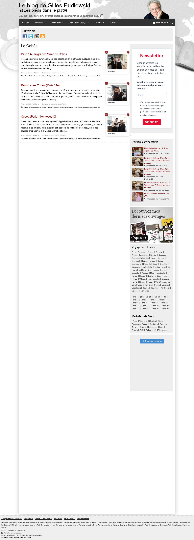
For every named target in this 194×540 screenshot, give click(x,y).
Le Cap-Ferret (160, 267)
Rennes (142, 282)
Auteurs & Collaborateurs (43, 519)
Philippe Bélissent (53, 76)
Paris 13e (135, 306)
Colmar (160, 261)
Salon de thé (151, 330)
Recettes (99, 22)
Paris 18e (145, 309)
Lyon (163, 270)
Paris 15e (155, 306)
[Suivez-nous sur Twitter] (30, 36)
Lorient (156, 270)
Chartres (135, 261)
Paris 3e (153, 297)
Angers (151, 252)
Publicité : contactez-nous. (11, 533)
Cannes (161, 258)
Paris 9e (135, 303)
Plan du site (58, 519)
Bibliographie (28, 519)
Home (26, 22)
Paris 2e (144, 297)
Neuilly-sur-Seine (154, 276)
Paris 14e (145, 306)
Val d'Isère (165, 288)
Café (142, 330)
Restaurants (56, 22)
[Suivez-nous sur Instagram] (36, 36)
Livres (112, 22)
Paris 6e (144, 300)
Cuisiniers (154, 324)
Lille (149, 270)
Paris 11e (154, 303)
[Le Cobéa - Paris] (117, 61)
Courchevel (136, 264)
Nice (165, 276)
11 (106, 115)
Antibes (135, 255)
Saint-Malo (142, 285)
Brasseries (152, 327)
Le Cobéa (42, 76)
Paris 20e (165, 309)
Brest (153, 258)
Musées (152, 321)
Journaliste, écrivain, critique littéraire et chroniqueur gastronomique (61, 15)
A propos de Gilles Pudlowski (11, 519)
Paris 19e (155, 309)
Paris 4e (162, 297)
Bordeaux (162, 255)
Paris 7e (153, 300)
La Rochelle (147, 267)
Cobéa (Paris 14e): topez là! (38, 116)
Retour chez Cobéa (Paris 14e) (40, 85)
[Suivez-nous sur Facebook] (24, 36)
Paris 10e (144, 303)
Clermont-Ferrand (148, 261)
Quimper (165, 279)
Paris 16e (165, 306)
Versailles (145, 291)
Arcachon (144, 255)
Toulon (146, 288)
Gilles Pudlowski (31, 523)
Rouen (150, 282)
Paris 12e (164, 303)
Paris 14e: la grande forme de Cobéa (44, 54)
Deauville (147, 264)
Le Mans (142, 270)
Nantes (142, 276)
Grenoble (163, 264)
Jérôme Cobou (34, 76)
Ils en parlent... (69, 519)
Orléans (142, 279)
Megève (144, 273)
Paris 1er (135, 297)
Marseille (135, 273)
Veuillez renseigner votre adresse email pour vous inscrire (150, 85)
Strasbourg (136, 288)
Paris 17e (135, 309)
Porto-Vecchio (154, 279)
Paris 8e (162, 300)
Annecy (159, 252)
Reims (134, 282)
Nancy (134, 276)
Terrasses (162, 330)
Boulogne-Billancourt (140, 258)
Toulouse (154, 288)
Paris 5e (135, 300)
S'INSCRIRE (151, 122)
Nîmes (134, 279)
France (151, 247)
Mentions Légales (83, 519)
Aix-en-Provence (138, 252)
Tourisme (143, 321)
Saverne (165, 285)
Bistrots (143, 327)
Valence (135, 291)
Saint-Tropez (154, 285)
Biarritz (153, 255)
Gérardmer (136, 267)
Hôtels (134, 321)
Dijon (155, 264)
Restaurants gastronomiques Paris (54, 73)
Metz (152, 273)
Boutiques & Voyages (78, 22)
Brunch (135, 330)
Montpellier (161, 273)
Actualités (39, 22)
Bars (161, 327)
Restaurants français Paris (68, 76)
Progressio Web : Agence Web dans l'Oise (16, 537)
